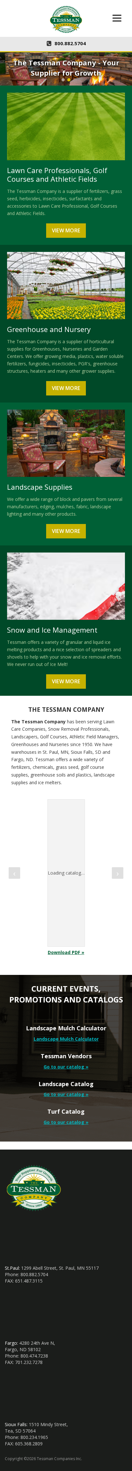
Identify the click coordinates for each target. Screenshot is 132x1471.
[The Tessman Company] (66, 19)
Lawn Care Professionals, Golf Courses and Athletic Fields (57, 174)
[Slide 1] (63, 79)
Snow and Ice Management (52, 630)
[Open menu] (117, 18)
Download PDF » (66, 952)
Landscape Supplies (39, 487)
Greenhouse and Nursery (49, 329)
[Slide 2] (68, 79)
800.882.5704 (70, 43)
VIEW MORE (66, 230)
